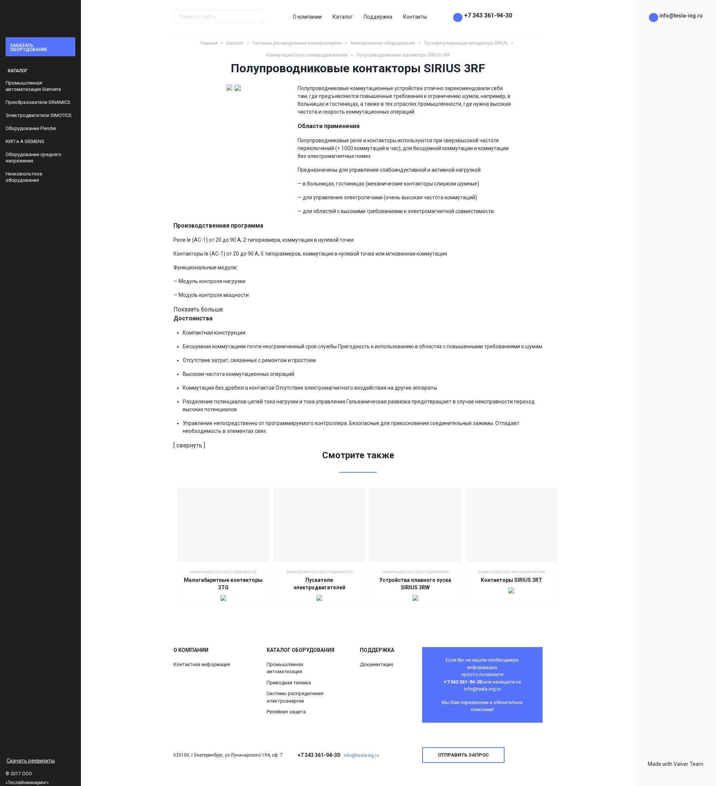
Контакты (415, 17)
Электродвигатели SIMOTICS (39, 115)
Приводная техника (289, 682)
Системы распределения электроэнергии (295, 697)
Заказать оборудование (28, 47)
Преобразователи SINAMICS (38, 102)
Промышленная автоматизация (285, 668)
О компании (307, 17)
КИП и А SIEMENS (25, 141)
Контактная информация (201, 664)
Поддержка (378, 17)
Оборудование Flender (31, 128)
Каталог (343, 17)
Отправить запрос (463, 755)
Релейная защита (286, 711)
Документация (376, 664)
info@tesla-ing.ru (361, 755)
